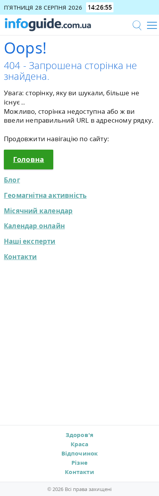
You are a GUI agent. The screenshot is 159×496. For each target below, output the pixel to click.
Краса (80, 444)
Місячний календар (38, 210)
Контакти (20, 256)
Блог (12, 179)
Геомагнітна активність (45, 195)
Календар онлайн (34, 225)
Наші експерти (30, 241)
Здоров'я (80, 435)
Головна (28, 159)
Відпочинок (79, 453)
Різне (79, 462)
